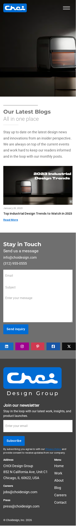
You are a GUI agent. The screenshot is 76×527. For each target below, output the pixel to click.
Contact (60, 502)
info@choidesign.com (20, 257)
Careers (60, 495)
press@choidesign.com (21, 506)
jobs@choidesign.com (20, 492)
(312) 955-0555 (15, 263)
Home (59, 466)
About (59, 480)
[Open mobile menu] (66, 7)
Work (58, 473)
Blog (57, 488)
